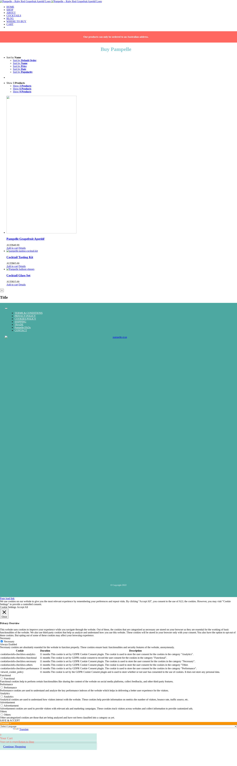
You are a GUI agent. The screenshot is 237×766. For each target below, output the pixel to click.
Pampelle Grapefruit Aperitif (25, 239)
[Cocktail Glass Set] (121, 269)
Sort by (24, 60)
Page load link (7, 598)
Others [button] (3, 711)
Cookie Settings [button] (8, 607)
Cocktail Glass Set (18, 275)
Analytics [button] (5, 693)
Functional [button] (5, 675)
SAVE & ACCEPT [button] (10, 720)
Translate (24, 729)
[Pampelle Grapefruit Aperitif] (121, 165)
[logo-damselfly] (118, 337)
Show (22, 85)
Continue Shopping (14, 746)
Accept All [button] (22, 607)
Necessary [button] (5, 638)
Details (22, 248)
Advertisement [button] (7, 702)
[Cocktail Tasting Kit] (121, 251)
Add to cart (12, 248)
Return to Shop (26, 741)
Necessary (9, 641)
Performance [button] (6, 684)
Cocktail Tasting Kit (19, 257)
